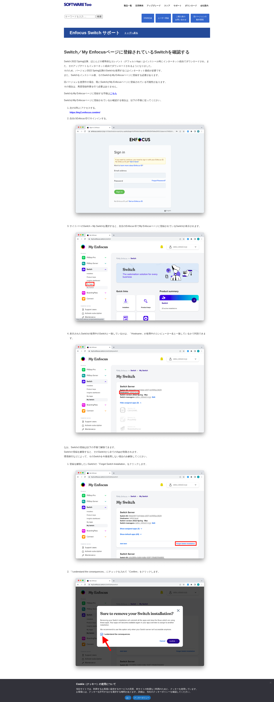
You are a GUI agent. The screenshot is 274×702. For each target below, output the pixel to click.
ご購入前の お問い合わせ (180, 18)
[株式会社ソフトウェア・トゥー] (77, 9)
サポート (178, 5)
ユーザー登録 (163, 18)
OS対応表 (148, 18)
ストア (167, 5)
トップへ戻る (131, 33)
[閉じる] (270, 682)
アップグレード (154, 5)
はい (128, 698)
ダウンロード (191, 5)
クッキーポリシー (141, 698)
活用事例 (139, 5)
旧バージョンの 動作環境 (200, 18)
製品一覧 (128, 5)
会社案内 (204, 5)
